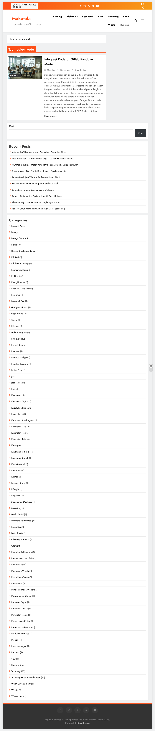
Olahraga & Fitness (20, 539)
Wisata (111, 25)
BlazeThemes (83, 722)
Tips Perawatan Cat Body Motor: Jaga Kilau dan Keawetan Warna (42, 158)
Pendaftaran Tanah (20, 577)
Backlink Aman (18, 226)
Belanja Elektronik (19, 238)
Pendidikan (16, 583)
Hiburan (15, 326)
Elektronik (72, 16)
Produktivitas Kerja (20, 633)
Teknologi (57, 16)
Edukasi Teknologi (20, 263)
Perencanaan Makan (20, 621)
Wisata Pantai (17, 696)
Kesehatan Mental (19, 432)
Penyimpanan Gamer (21, 596)
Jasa (13, 376)
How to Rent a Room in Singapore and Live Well (35, 183)
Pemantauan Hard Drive (22, 558)
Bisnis (126, 16)
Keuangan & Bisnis (20, 451)
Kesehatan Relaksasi (20, 439)
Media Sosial (17, 514)
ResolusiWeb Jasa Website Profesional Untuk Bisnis (36, 177)
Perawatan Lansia (19, 608)
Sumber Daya (17, 665)
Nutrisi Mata (17, 533)
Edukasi (15, 257)
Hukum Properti (19, 332)
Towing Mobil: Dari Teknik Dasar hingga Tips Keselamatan (39, 171)
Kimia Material (18, 464)
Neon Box (16, 527)
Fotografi (15, 295)
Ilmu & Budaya (18, 338)
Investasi (124, 25)
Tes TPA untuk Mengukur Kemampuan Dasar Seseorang (38, 208)
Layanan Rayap (18, 483)
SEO (13, 658)
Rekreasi (15, 652)
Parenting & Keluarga (21, 552)
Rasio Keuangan (18, 646)
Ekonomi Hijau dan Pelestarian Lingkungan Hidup (36, 202)
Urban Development (21, 683)
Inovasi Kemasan (19, 345)
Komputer (15, 75)
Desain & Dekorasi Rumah (23, 251)
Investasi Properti (19, 364)
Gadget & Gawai (19, 307)
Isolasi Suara (17, 370)
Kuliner (14, 476)
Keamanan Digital (19, 401)
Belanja (14, 232)
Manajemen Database (21, 502)
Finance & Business (20, 288)
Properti (15, 639)
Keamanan (16, 395)
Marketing (113, 16)
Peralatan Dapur (18, 602)
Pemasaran (16, 564)
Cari (11, 126)
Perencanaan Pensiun (21, 627)
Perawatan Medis (19, 615)
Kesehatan (87, 16)
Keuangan (16, 445)
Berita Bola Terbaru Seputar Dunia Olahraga (33, 190)
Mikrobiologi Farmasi (21, 520)
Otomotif (15, 545)
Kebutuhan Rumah (20, 407)
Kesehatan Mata (18, 426)
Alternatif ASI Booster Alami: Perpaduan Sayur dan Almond (40, 152)
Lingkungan (17, 495)
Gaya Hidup (17, 313)
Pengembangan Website (23, 589)
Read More (49, 116)
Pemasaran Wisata (20, 571)
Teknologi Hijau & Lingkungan (25, 677)
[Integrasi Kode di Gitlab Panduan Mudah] (25, 67)
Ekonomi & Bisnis (19, 270)
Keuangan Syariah (19, 458)
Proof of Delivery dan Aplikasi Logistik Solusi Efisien (37, 196)
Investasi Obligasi (19, 357)
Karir (100, 16)
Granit (14, 320)
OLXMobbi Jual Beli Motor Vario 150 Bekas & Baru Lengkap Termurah (45, 164)
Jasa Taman (16, 382)
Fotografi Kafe (18, 301)
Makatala (21, 18)
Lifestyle (15, 489)
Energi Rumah (18, 282)
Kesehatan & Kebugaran (22, 420)
